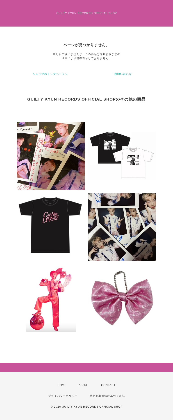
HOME (61, 385)
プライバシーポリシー (62, 396)
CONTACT (108, 385)
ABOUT (84, 385)
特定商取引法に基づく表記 (107, 396)
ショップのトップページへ (50, 74)
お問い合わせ (123, 74)
